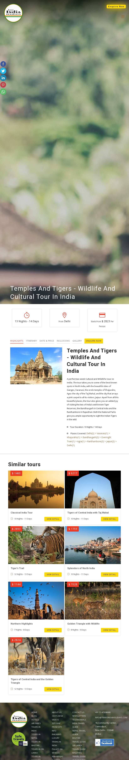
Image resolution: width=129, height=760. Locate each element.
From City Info (57, 728)
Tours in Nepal (35, 736)
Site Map (56, 723)
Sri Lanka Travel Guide (79, 747)
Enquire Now (116, 6)
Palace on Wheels (57, 751)
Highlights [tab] (16, 340)
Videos (55, 719)
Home (34, 712)
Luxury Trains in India (56, 742)
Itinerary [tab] (31, 340)
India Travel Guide (78, 725)
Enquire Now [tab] (93, 340)
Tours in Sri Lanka (37, 751)
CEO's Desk (57, 715)
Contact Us (78, 712)
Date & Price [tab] (47, 340)
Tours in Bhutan (35, 743)
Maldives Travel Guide (79, 754)
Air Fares (36, 723)
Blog (34, 715)
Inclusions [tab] (63, 340)
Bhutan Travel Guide (79, 740)
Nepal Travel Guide (79, 732)
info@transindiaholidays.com (111, 717)
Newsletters (79, 715)
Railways (56, 734)
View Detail (53, 519)
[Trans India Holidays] (13, 21)
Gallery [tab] (77, 340)
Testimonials (79, 719)
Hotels (35, 719)
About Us (57, 712)
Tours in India (35, 728)
